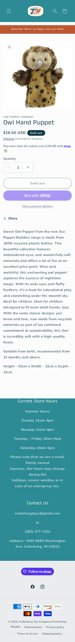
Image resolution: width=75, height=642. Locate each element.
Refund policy (33, 627)
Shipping (8, 138)
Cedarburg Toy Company (35, 621)
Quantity (9, 158)
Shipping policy (52, 633)
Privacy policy (55, 627)
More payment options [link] (37, 206)
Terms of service (27, 633)
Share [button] (13, 218)
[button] (9, 11)
